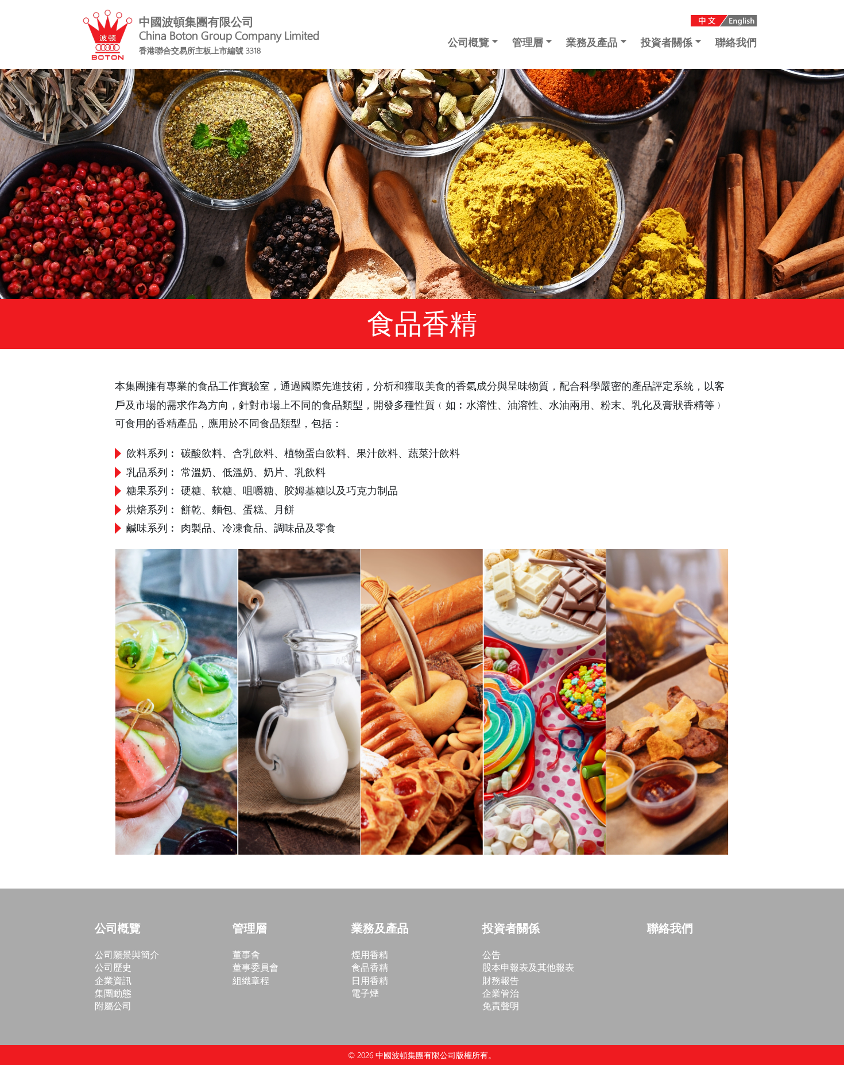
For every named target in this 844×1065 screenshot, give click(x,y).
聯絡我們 (736, 42)
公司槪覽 (118, 929)
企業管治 (500, 993)
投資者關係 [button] (668, 42)
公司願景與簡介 (127, 954)
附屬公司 (113, 1005)
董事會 (246, 954)
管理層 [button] (529, 42)
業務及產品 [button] (593, 42)
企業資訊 (113, 980)
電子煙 (365, 993)
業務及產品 (380, 929)
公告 (491, 954)
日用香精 (369, 980)
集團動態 (113, 993)
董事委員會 (255, 967)
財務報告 (500, 980)
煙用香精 (369, 954)
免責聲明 (500, 1005)
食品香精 (369, 967)
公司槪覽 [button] (470, 42)
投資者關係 (511, 929)
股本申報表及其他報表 (528, 967)
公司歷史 (113, 967)
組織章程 (251, 980)
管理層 (250, 929)
